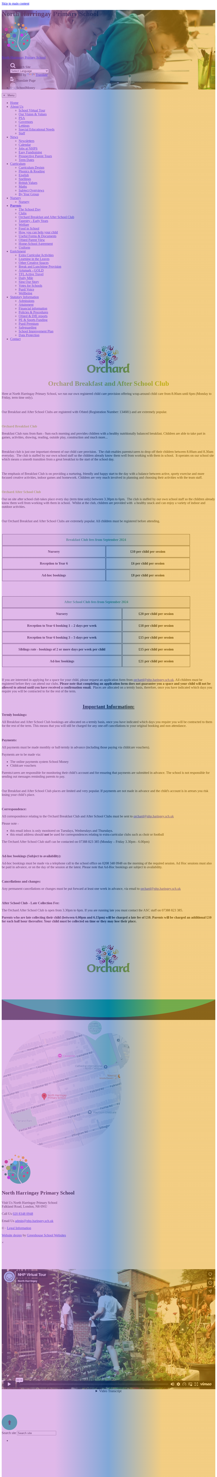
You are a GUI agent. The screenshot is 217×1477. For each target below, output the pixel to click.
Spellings (25, 179)
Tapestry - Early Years (33, 221)
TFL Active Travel (31, 274)
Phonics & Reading (32, 171)
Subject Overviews (31, 190)
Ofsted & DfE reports (33, 316)
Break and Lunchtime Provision (40, 266)
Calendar (25, 144)
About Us (16, 106)
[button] (12, 65)
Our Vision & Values (33, 114)
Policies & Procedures (33, 312)
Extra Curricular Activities (36, 255)
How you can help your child (38, 232)
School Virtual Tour (32, 110)
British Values (28, 183)
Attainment (26, 304)
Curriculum (17, 163)
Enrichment (18, 251)
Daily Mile (26, 278)
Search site (9, 1433)
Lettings (24, 125)
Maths (23, 186)
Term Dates (26, 160)
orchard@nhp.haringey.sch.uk (154, 680)
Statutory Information (24, 297)
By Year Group (29, 194)
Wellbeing (25, 293)
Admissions (26, 301)
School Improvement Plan (36, 331)
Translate (42, 75)
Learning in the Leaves (34, 259)
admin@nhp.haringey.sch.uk (34, 1221)
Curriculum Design (31, 167)
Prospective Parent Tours (35, 156)
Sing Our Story (29, 282)
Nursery (15, 198)
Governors (26, 122)
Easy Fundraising (30, 152)
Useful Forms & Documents (37, 236)
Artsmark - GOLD (31, 270)
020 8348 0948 (23, 1213)
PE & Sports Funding (33, 320)
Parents (15, 205)
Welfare (24, 224)
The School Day (30, 209)
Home (14, 103)
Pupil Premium (29, 323)
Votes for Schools (30, 285)
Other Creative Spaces (34, 263)
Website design (12, 1235)
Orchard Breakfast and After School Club (46, 217)
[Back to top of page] (9, 1429)
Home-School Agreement (36, 243)
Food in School (29, 228)
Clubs (22, 213)
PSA (22, 118)
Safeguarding (27, 327)
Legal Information (19, 1228)
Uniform (24, 247)
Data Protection (29, 335)
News (14, 137)
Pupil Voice (26, 289)
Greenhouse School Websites (46, 1235)
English (24, 175)
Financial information (33, 308)
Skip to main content (15, 3)
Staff (22, 133)
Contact (15, 339)
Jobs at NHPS (28, 148)
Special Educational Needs (36, 129)
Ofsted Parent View (32, 240)
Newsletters (26, 141)
